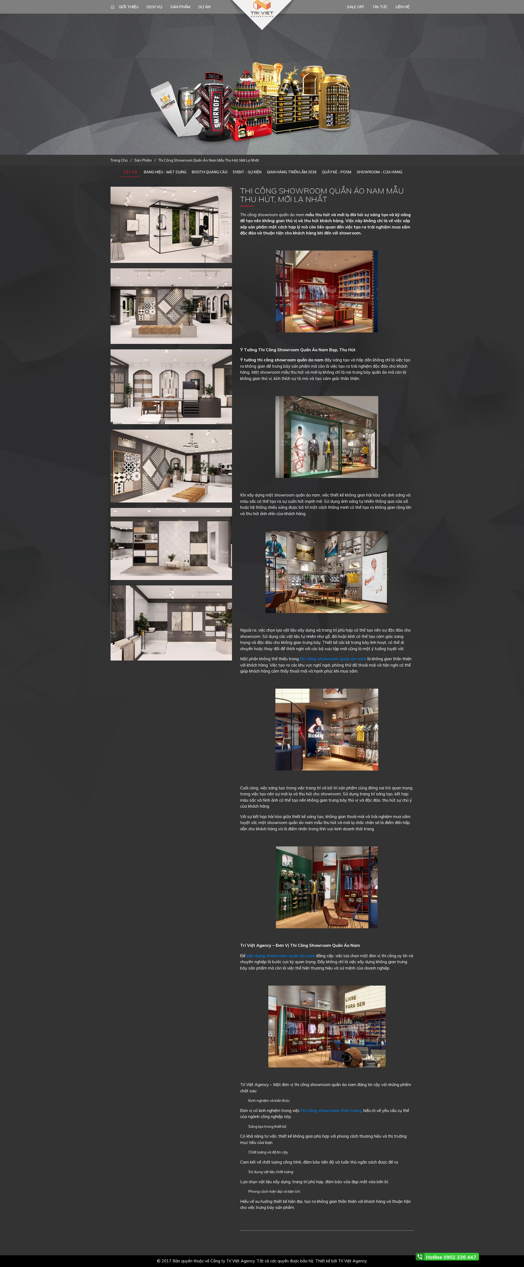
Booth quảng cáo (210, 172)
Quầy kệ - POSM (336, 172)
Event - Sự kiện (247, 172)
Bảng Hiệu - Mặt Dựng (165, 172)
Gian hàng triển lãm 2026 (292, 172)
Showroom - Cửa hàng (379, 172)
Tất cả (130, 172)
